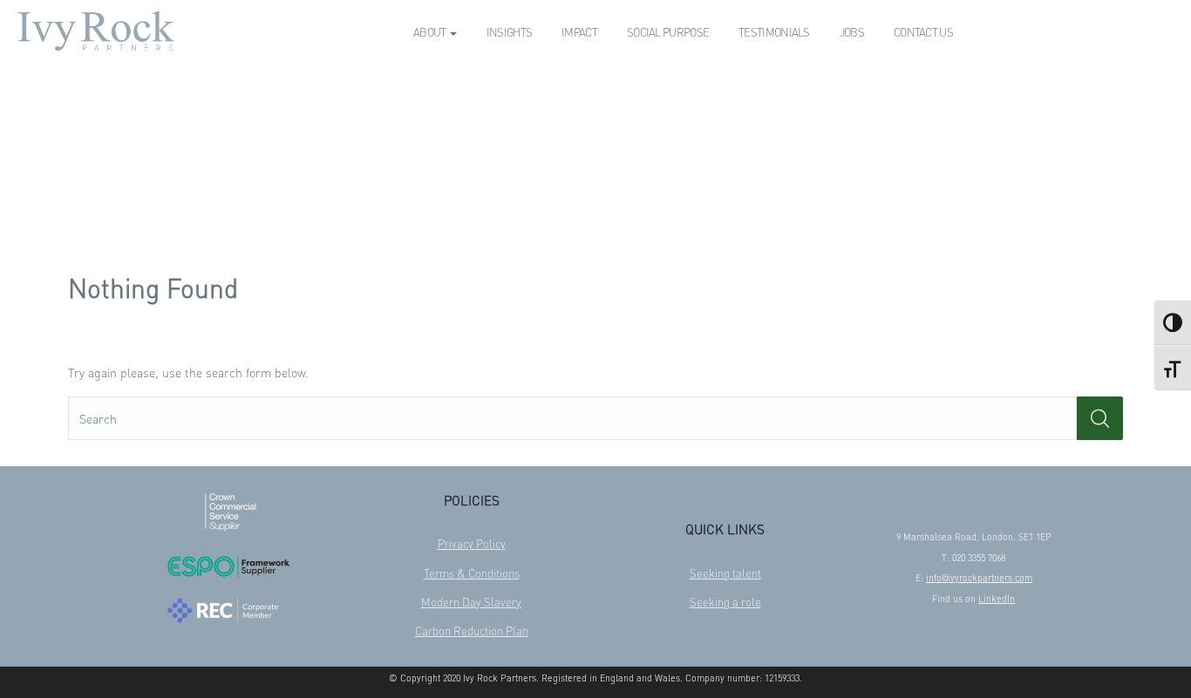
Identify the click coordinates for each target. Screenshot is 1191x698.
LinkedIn (996, 599)
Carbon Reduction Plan (471, 630)
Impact (579, 31)
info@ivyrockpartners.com (979, 578)
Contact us (923, 31)
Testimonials (774, 31)
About (430, 31)
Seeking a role (725, 601)
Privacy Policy (472, 543)
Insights (509, 31)
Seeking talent (725, 573)
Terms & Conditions (472, 573)
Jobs (852, 31)
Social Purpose (668, 31)
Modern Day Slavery (471, 601)
